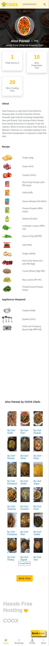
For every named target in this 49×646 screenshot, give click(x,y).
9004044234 (30, 4)
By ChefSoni (37, 558)
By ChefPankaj (11, 558)
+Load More (24, 563)
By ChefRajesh (24, 558)
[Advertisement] (24, 367)
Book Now (24, 578)
